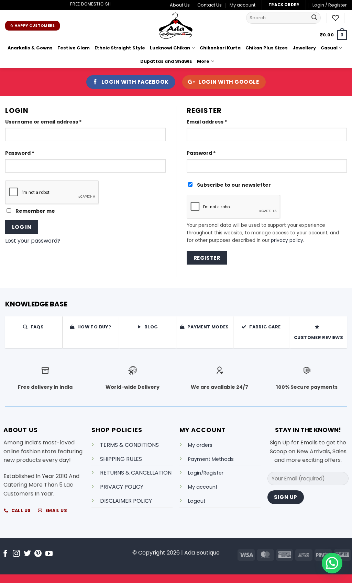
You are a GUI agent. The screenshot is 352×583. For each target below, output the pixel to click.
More (203, 61)
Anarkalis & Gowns (30, 48)
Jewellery (304, 48)
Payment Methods (211, 459)
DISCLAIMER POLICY (126, 501)
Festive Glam (73, 48)
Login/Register (205, 472)
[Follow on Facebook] (5, 554)
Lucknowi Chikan (170, 48)
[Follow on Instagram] (16, 554)
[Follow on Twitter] (27, 554)
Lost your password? (32, 241)
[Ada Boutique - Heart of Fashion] (176, 26)
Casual (329, 48)
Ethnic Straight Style (120, 48)
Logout (197, 501)
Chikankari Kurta (220, 48)
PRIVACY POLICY (121, 487)
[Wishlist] (335, 17)
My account (242, 5)
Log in (22, 227)
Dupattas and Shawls (166, 61)
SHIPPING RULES (121, 459)
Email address (219, 121)
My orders (200, 445)
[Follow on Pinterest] (38, 554)
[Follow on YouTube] (49, 554)
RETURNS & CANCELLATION (136, 473)
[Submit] (314, 18)
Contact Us (209, 5)
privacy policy (287, 240)
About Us (180, 5)
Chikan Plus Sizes (266, 48)
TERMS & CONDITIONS (129, 445)
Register (207, 257)
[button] (333, 35)
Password (31, 152)
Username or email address (55, 121)
